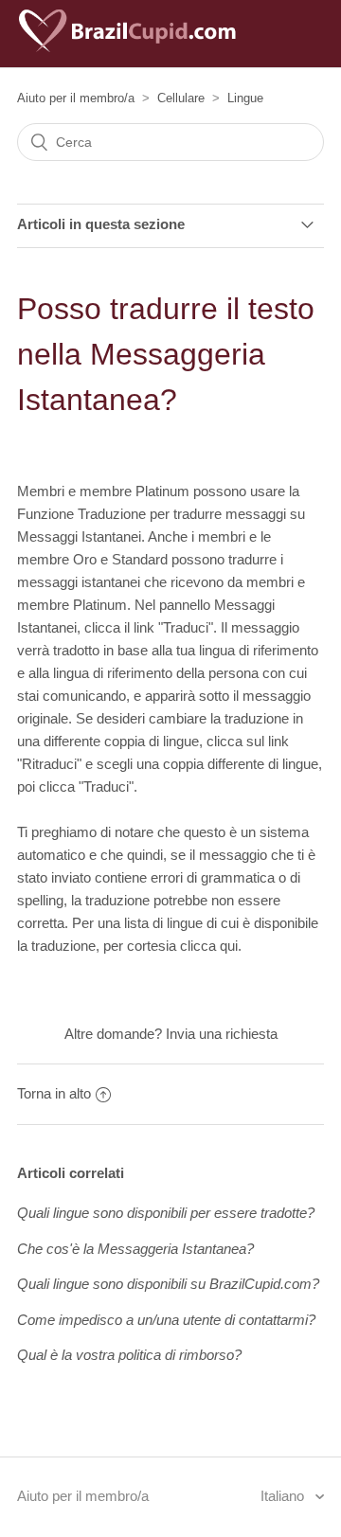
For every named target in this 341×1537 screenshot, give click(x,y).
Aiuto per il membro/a (76, 98)
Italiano (284, 1496)
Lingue (245, 98)
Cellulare (181, 98)
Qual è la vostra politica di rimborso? (129, 1355)
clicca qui (209, 946)
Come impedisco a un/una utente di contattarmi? (166, 1320)
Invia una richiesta (222, 1034)
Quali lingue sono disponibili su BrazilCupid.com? (168, 1284)
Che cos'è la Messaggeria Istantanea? (135, 1249)
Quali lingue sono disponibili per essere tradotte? (165, 1213)
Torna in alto (54, 1093)
